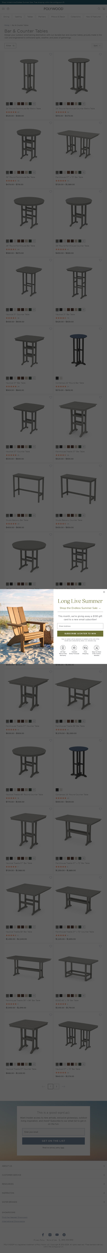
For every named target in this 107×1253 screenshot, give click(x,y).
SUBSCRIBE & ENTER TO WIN (80, 634)
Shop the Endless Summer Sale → (80, 608)
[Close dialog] (104, 592)
